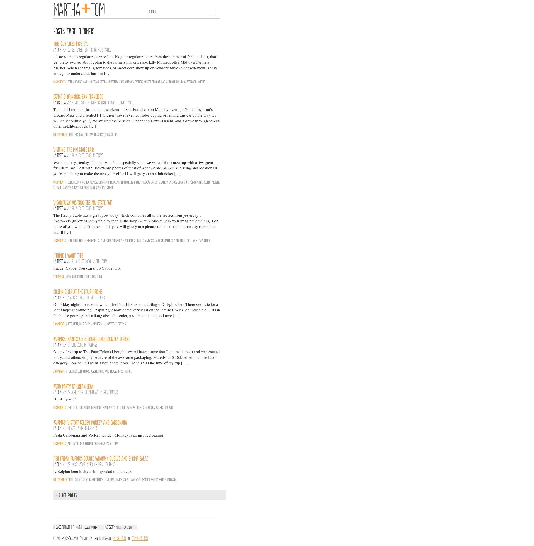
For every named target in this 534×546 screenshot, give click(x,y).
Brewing (77, 81)
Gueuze (84, 479)
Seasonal (191, 81)
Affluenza (101, 261)
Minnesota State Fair (122, 240)
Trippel (116, 443)
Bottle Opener (84, 276)
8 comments (59, 182)
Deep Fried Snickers (123, 182)
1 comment (58, 276)
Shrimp (162, 479)
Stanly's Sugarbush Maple (156, 240)
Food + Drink (117, 102)
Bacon (75, 443)
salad (126, 479)
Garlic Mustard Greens (95, 81)
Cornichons (83, 371)
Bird (74, 276)
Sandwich (136, 479)
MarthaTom (79, 8)
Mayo (112, 479)
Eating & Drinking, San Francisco (78, 96)
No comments (60, 134)
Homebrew (113, 81)
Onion (119, 479)
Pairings (92, 344)
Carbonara (99, 443)
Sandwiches (157, 407)
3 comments (59, 240)
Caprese (94, 182)
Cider (75, 324)
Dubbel (94, 371)
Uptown (169, 407)
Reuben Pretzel (211, 182)
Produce (156, 81)
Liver (100, 371)
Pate (107, 371)
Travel (130, 102)
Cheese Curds (105, 182)
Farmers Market (103, 49)
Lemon (100, 479)
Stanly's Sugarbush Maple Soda (79, 187)
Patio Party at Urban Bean (73, 386)
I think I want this (68, 255)
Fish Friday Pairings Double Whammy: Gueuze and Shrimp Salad (100, 458)
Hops (121, 81)
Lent (107, 479)
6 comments (59, 81)
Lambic (92, 479)
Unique (201, 81)
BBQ (69, 407)
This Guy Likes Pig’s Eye (70, 43)
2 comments (59, 371)
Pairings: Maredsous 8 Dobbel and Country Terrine (91, 339)
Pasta (108, 443)
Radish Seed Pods (177, 81)
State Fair (101, 187)
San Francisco (97, 134)
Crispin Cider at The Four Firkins (77, 291)
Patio (129, 407)
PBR (134, 407)
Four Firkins (85, 324)
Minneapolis (93, 240)
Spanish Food (111, 134)
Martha (61, 102)
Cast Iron (97, 276)
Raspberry (111, 324)
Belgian (89, 443)
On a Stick (183, 182)
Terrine (128, 371)
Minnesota (171, 182)
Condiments (84, 407)
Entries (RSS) (119, 538)
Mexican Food (81, 134)
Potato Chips (196, 182)
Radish (164, 81)
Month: (78, 526)
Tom (59, 49)
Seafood (146, 479)
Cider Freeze (79, 240)
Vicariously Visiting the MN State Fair (82, 202)
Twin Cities (204, 240)
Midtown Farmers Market (138, 81)
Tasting (122, 324)
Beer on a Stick (81, 182)
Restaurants (111, 391)
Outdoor (121, 407)
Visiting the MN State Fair (73, 149)
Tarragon (171, 479)
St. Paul (57, 187)
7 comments (59, 324)
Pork (120, 371)
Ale (69, 371)
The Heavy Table (188, 240)
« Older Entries (66, 495)
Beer (70, 81)
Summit (111, 187)
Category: (110, 526)
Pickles (113, 371)
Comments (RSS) (140, 538)
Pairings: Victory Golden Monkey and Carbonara (90, 422)
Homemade (96, 407)
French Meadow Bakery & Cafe (149, 182)
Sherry (154, 479)
